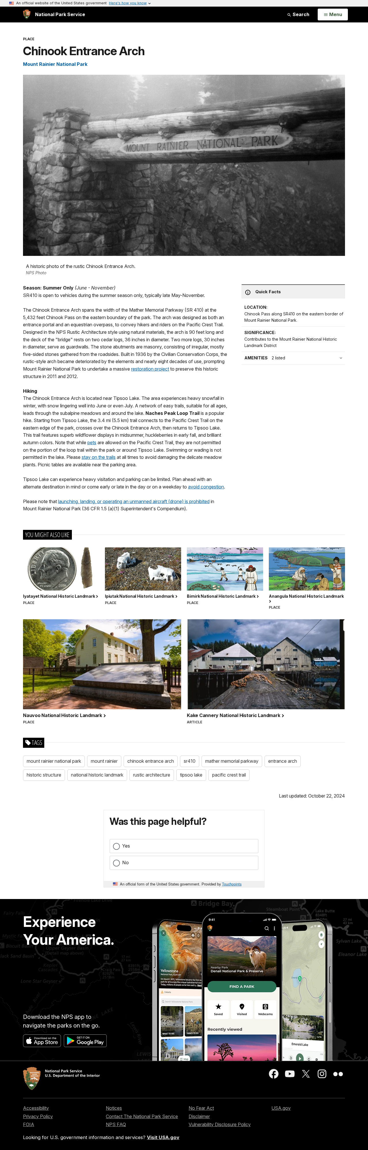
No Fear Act (201, 1108)
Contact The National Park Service (142, 1116)
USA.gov (281, 1108)
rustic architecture (151, 775)
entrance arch (282, 761)
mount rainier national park (54, 761)
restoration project (150, 369)
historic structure (44, 775)
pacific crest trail (229, 775)
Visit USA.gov (163, 1137)
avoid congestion (206, 487)
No (125, 862)
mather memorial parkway (231, 761)
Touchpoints (231, 884)
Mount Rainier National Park (55, 64)
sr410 (189, 761)
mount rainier (104, 761)
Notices (114, 1108)
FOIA (28, 1124)
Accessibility (36, 1108)
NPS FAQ (116, 1124)
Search (300, 14)
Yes (126, 846)
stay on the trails (99, 457)
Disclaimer (199, 1116)
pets (91, 442)
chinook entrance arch (150, 761)
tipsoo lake (191, 775)
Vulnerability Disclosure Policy (220, 1124)
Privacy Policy (38, 1116)
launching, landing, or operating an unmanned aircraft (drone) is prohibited (134, 501)
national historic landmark (97, 775)
